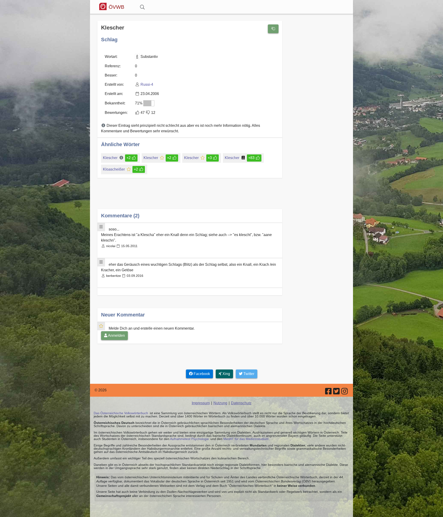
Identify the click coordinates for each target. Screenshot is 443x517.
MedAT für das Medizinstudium (246, 439)
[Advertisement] (189, 197)
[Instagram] (344, 393)
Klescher (110, 158)
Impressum (201, 403)
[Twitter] (336, 393)
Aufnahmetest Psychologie (189, 439)
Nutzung (220, 403)
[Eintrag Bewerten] (273, 28)
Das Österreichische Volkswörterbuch (121, 413)
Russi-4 (147, 84)
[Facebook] (328, 393)
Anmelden (116, 335)
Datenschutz (241, 403)
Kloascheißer (114, 169)
